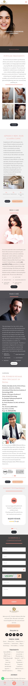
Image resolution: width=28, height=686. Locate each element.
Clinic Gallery (14, 645)
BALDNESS (6, 360)
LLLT (22, 658)
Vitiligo (19, 670)
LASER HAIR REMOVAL (6, 283)
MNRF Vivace (7, 656)
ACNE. (5, 277)
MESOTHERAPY (19, 357)
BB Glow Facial (19, 668)
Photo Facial (7, 654)
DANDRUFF (18, 360)
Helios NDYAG (7, 652)
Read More (7, 201)
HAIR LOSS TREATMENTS (7, 354)
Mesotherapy (19, 656)
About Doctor (19, 641)
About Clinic (11, 641)
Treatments (7, 643)
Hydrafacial (19, 662)
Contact (22, 645)
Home (4, 641)
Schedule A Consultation (17, 201)
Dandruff (17, 658)
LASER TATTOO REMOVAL (18, 283)
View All (14, 124)
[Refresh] (19, 576)
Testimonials (14, 643)
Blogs (21, 643)
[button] (12, 476)
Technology (6, 645)
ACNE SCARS (17, 277)
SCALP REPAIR (7, 357)
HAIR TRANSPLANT (20, 354)
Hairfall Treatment (7, 670)
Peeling (19, 660)
